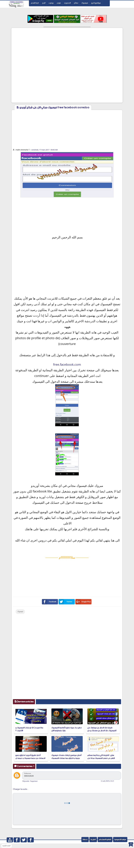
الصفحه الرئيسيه (6, 845)
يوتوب (51, 3)
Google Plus (86, 601)
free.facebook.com (67, 364)
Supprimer (34, 781)
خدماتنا (85, 839)
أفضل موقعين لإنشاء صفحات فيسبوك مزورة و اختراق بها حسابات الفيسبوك (66, 757)
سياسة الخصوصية (120, 839)
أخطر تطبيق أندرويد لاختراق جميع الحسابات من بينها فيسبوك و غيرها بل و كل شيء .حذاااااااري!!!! (30, 758)
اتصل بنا (93, 839)
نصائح (76, 3)
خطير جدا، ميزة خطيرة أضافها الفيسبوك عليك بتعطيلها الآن (66, 729)
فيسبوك (84, 3)
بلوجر (59, 3)
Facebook (52, 601)
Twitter (69, 601)
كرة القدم (35, 3)
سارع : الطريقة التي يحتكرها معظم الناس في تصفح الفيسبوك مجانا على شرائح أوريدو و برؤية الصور (101, 758)
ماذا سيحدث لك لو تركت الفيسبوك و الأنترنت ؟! (29, 729)
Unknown (27, 773)
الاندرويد (67, 3)
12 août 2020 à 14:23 (107, 781)
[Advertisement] (67, 47)
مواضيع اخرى (96, 3)
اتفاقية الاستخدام (105, 839)
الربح (43, 3)
